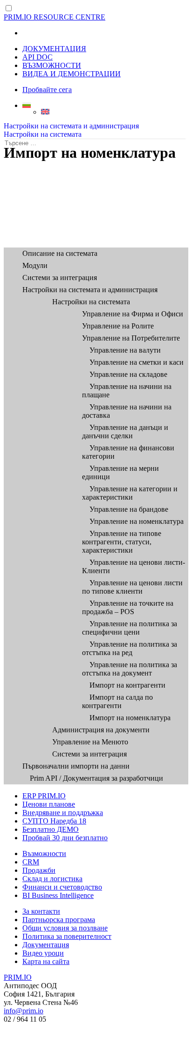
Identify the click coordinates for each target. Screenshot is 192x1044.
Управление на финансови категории (128, 452)
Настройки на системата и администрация (71, 126)
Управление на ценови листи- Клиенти (133, 566)
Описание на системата (59, 253)
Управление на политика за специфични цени (129, 628)
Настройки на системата (43, 134)
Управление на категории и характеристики (130, 493)
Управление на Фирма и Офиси (132, 314)
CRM (30, 862)
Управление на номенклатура (136, 521)
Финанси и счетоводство (62, 887)
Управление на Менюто (90, 742)
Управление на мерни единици (120, 472)
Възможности (44, 853)
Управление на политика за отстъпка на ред (129, 648)
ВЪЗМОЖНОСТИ (51, 65)
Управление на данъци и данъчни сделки (125, 431)
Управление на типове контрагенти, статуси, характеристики (121, 541)
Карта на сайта (45, 961)
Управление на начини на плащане (126, 390)
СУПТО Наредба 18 (54, 821)
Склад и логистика (52, 879)
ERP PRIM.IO (44, 796)
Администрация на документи (101, 730)
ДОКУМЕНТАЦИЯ (54, 49)
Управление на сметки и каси (136, 362)
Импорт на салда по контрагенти (117, 701)
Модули (35, 265)
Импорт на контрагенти (127, 685)
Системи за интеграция (59, 277)
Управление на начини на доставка (126, 411)
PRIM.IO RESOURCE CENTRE (54, 17)
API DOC (37, 57)
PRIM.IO (18, 977)
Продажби (38, 870)
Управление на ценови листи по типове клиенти (132, 587)
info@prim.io (23, 1011)
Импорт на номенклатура (130, 718)
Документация (45, 945)
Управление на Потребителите (131, 338)
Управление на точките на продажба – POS (127, 607)
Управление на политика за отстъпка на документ (129, 669)
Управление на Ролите (118, 326)
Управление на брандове (128, 509)
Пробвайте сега (47, 90)
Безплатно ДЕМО (50, 829)
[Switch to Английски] (114, 111)
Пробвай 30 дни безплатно (65, 838)
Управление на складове (128, 374)
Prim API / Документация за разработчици (96, 778)
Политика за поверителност (66, 936)
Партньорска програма (58, 920)
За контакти (41, 911)
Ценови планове (48, 804)
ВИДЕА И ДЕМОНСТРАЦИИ (71, 74)
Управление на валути (125, 350)
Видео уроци (43, 953)
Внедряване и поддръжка (62, 812)
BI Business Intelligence (58, 895)
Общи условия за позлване (65, 928)
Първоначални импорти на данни (76, 766)
